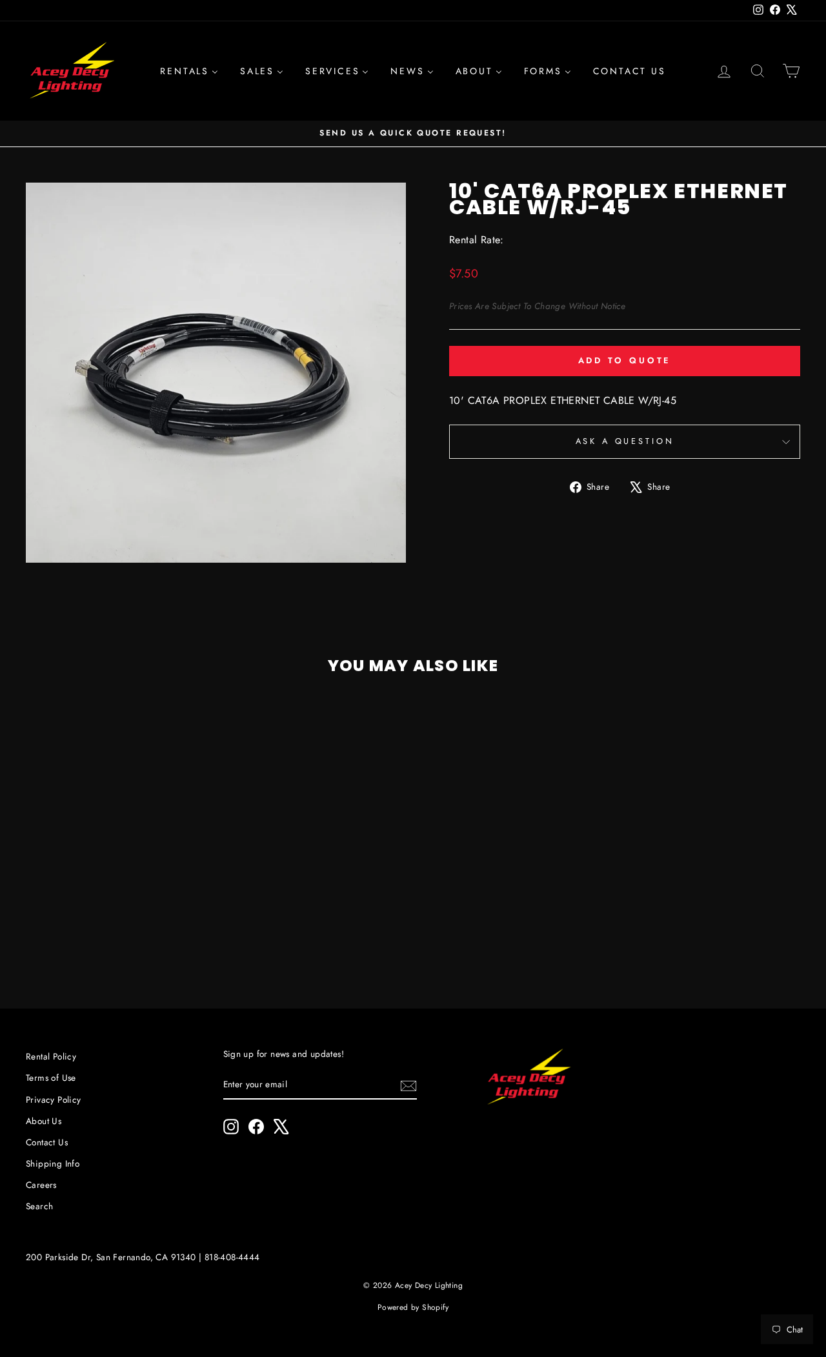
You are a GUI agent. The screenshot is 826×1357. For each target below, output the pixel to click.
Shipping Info (52, 1163)
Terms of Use (51, 1077)
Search (39, 1206)
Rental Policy (51, 1056)
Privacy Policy (53, 1099)
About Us (43, 1120)
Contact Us (47, 1142)
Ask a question (625, 441)
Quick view (117, 871)
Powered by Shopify (413, 1307)
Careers (41, 1184)
